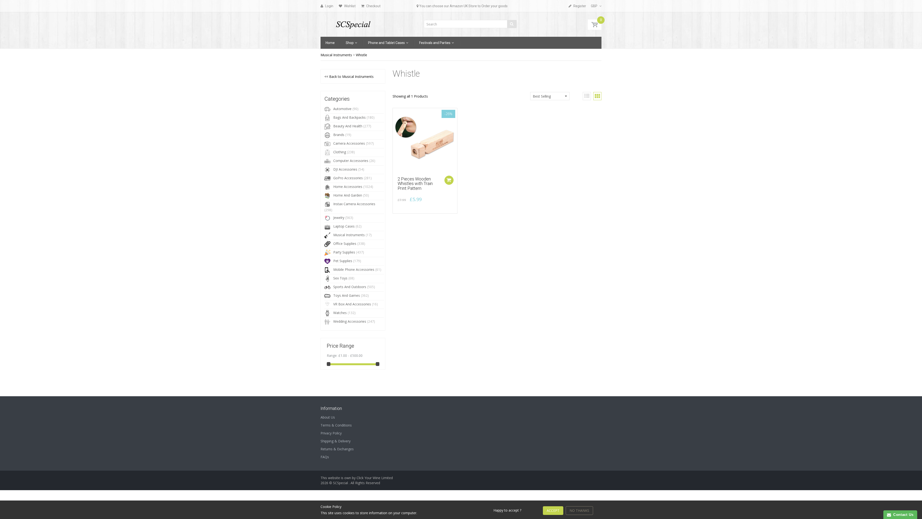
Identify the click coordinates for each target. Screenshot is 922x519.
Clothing (339, 152)
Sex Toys (340, 278)
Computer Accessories (350, 160)
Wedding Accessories (349, 321)
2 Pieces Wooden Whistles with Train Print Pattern (415, 183)
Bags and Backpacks (349, 117)
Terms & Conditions (336, 425)
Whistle (361, 55)
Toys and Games (346, 295)
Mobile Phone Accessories (353, 269)
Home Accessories (347, 186)
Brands (338, 134)
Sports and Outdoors (349, 286)
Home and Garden (347, 195)
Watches (340, 312)
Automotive (342, 108)
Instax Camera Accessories (354, 204)
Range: (332, 355)
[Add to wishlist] (396, 114)
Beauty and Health (347, 126)
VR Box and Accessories (352, 304)
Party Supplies (344, 252)
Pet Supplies (342, 261)
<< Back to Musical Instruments (349, 76)
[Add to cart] (449, 180)
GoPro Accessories (348, 178)
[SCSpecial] (353, 23)
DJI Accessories (345, 169)
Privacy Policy (331, 433)
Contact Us (902, 515)
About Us (328, 417)
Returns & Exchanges (337, 449)
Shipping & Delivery (336, 441)
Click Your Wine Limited (375, 478)
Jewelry (338, 217)
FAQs (325, 457)
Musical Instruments (336, 55)
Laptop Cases (344, 226)
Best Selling (542, 96)
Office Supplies (344, 243)
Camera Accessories (349, 143)
